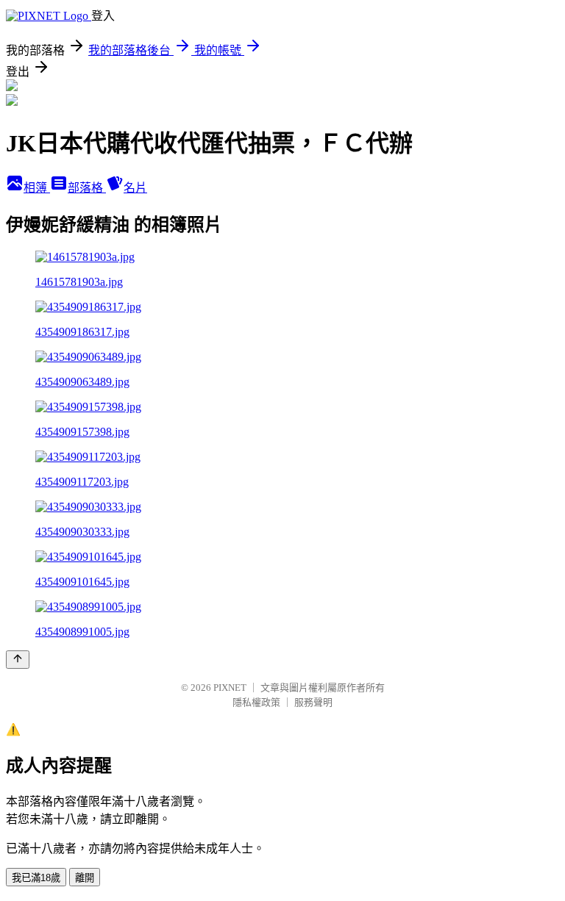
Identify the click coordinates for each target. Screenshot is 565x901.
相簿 (37, 188)
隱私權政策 (256, 702)
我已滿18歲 (36, 877)
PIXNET (229, 687)
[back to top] (17, 659)
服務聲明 (313, 702)
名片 (135, 188)
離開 (84, 877)
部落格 (87, 188)
